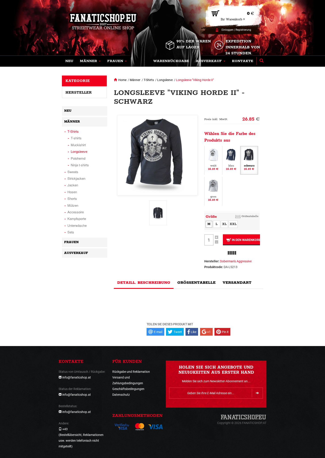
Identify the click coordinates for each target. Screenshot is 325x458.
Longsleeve (165, 80)
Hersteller (78, 92)
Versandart (237, 282)
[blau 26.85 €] (231, 160)
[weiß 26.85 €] (213, 160)
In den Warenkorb (245, 240)
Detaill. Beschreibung (143, 282)
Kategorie (77, 80)
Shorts (72, 198)
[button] (90, 61)
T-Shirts (149, 80)
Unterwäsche (77, 225)
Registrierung (243, 29)
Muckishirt (78, 144)
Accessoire (75, 212)
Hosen (72, 191)
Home (122, 80)
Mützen (72, 205)
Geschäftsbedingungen (128, 389)
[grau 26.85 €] (213, 191)
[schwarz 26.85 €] (249, 160)
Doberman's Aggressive (236, 261)
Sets (70, 232)
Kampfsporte (76, 218)
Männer (135, 80)
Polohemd (78, 158)
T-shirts (76, 138)
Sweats (72, 171)
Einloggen (227, 29)
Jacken (72, 185)
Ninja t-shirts (80, 165)
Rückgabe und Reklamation (131, 371)
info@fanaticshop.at (76, 377)
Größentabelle (249, 216)
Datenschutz (121, 394)
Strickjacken (76, 178)
